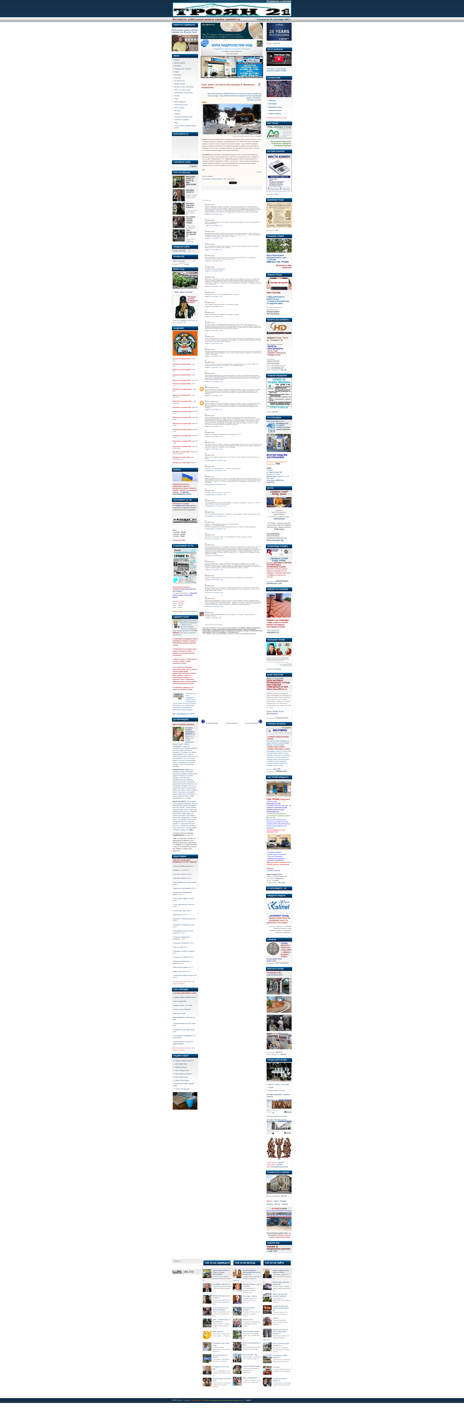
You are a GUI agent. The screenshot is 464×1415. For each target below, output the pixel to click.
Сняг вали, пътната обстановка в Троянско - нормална (229, 86)
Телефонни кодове (275, 110)
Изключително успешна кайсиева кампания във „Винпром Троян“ (185, 31)
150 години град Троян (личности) (277, 1116)
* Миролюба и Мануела (180, 878)
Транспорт (272, 100)
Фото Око (177, 110)
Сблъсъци (177, 78)
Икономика (177, 75)
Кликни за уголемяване (274, 669)
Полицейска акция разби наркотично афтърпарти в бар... (281, 1308)
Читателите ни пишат (181, 104)
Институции (272, 104)
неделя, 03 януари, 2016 (214, 214)
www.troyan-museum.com (279, 1166)
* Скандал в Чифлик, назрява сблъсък (184, 997)
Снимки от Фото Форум (182, 1080)
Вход (208, 1400)
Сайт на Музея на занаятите (183, 1074)
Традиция (177, 113)
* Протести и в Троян (179, 1013)
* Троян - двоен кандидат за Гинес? (183, 898)
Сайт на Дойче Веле (181, 1064)
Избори (176, 72)
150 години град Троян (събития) (277, 1119)
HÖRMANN (279, 519)
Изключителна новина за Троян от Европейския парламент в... (280, 1331)
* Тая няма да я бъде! (179, 910)
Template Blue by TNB (198, 1400)
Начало (176, 60)
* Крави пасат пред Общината (182, 888)
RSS (244, 1400)
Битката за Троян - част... (250, 1354)
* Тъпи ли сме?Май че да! (180, 866)
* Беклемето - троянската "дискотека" (184, 919)
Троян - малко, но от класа (183, 292)
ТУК (178, 397)
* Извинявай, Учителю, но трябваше (184, 951)
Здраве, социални (179, 84)
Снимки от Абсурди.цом (182, 1089)
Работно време (273, 1090)
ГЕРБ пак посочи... (248, 1319)
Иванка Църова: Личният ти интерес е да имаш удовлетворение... (221, 1272)
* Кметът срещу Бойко (179, 1001)
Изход (241, 1400)
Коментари (218, 1400)
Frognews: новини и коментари (184, 1060)
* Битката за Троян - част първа (182, 1005)
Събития (271, 1087)
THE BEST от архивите (181, 119)
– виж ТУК (276, 43)
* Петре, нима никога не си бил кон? (184, 904)
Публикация (212, 1400)
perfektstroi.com (274, 583)
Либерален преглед (180, 1067)
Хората (278, 1084)
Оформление (236, 1400)
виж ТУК (194, 417)
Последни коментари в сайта (183, 116)
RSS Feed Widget (185, 156)
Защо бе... (276, 1318)
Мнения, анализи (179, 63)
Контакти (282, 1090)
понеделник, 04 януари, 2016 (215, 460)
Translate (186, 264)
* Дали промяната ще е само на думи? (184, 882)
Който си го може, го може (182, 90)
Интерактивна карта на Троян (276, 117)
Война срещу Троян (179, 971)
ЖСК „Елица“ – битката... (250, 1296)
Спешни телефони (275, 113)
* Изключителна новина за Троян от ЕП (185, 975)
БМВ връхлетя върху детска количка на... (190, 205)
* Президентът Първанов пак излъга (184, 925)
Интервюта (177, 66)
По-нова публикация (211, 723)
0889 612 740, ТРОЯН (278, 262)
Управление (230, 1400)
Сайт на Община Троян (182, 1070)
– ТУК (276, 230)
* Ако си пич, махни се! (180, 874)
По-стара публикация (251, 723)
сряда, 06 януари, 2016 (213, 618)
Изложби (283, 1201)
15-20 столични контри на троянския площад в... (190, 220)
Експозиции (285, 1084)
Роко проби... (277, 1367)
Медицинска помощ (275, 107)
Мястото (271, 1084)
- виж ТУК (194, 407)
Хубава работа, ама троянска (183, 92)
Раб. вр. (277, 1204)
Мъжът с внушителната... (250, 1378)
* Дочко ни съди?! (178, 947)
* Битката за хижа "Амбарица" (182, 1009)
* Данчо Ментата (178, 914)
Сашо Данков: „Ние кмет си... (190, 191)
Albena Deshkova (210, 387)
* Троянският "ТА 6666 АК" (181, 957)
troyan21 (207, 612)
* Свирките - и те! (178, 870)
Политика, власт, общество (182, 69)
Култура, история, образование (184, 87)
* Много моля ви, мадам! (180, 967)
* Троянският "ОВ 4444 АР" (181, 943)
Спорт (176, 98)
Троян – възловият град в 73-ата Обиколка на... (191, 233)
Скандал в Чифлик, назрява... (252, 1366)
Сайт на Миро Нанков (181, 1077)
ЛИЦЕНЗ (248, 1400)
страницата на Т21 (185, 320)
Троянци (177, 95)
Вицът (176, 122)
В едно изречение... (219, 1331)
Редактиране (224, 1400)
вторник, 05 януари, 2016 (214, 539)
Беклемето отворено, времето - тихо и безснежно (219, 179)
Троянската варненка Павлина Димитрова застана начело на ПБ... (251, 1272)
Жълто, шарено (179, 107)
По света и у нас (179, 80)
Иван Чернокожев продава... (251, 1331)
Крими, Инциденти (180, 102)
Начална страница (231, 723)
